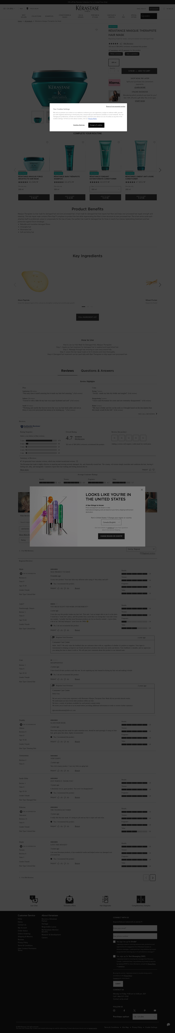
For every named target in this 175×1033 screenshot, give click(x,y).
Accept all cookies (96, 125)
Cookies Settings (79, 125)
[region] (88, 117)
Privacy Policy (92, 118)
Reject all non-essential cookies (115, 106)
